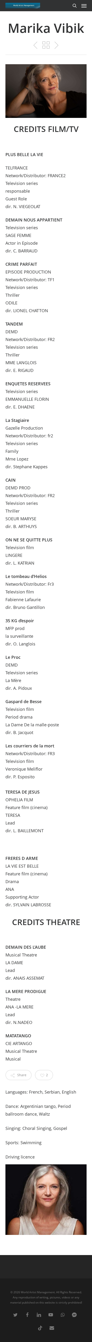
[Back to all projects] (46, 45)
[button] (84, 5)
